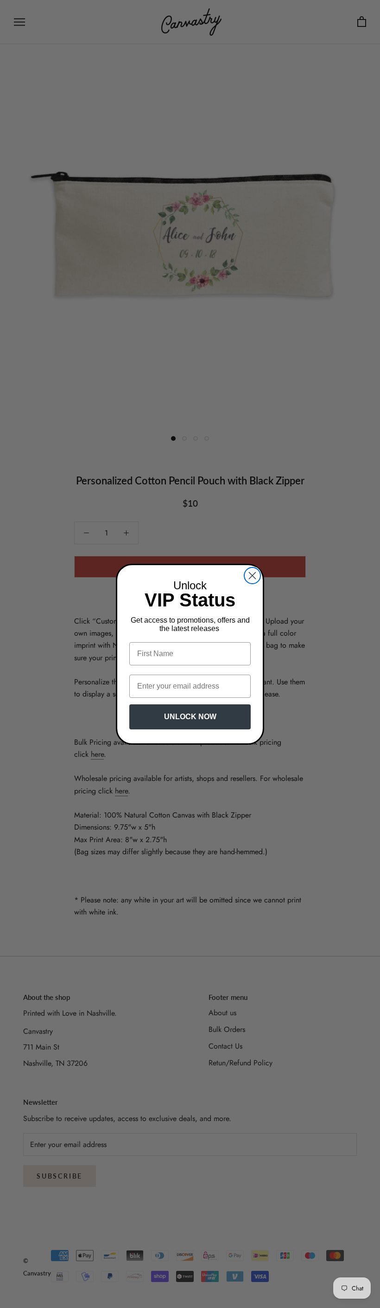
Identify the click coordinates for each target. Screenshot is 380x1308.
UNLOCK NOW (190, 717)
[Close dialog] (252, 575)
